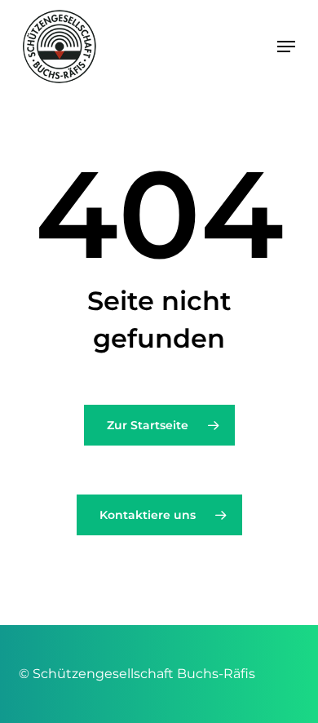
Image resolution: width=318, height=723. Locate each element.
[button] (286, 46)
